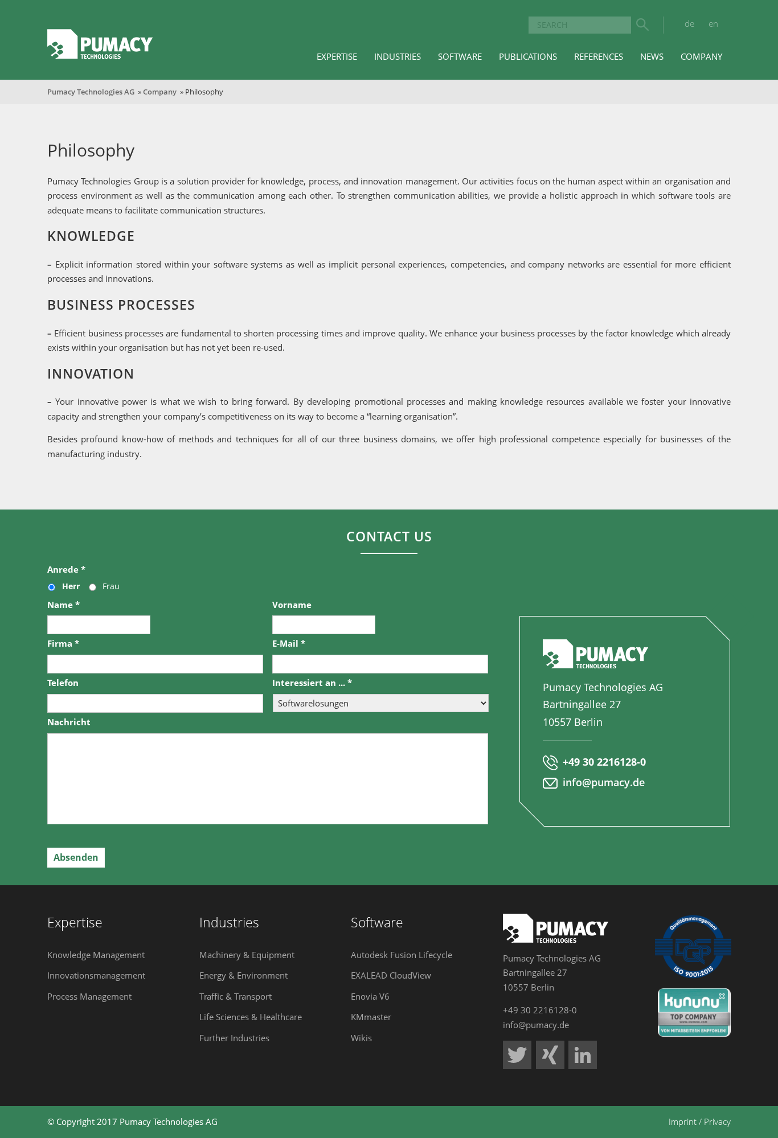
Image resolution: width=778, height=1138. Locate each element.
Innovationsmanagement (96, 975)
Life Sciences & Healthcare (250, 1016)
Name (63, 604)
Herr (71, 586)
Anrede (66, 569)
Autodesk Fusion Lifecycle (401, 954)
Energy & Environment (243, 975)
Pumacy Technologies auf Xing (550, 1055)
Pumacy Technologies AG (90, 92)
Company (160, 92)
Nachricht (69, 722)
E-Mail (288, 643)
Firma (63, 643)
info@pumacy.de (604, 782)
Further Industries (234, 1037)
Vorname (292, 604)
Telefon (63, 682)
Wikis (361, 1037)
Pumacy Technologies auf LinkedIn (582, 1055)
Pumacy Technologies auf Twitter (517, 1055)
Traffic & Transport (235, 996)
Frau (111, 586)
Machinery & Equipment (246, 954)
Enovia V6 (370, 996)
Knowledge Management (96, 954)
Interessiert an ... (312, 682)
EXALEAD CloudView (391, 975)
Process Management (89, 996)
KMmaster (371, 1016)
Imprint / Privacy (700, 1121)
